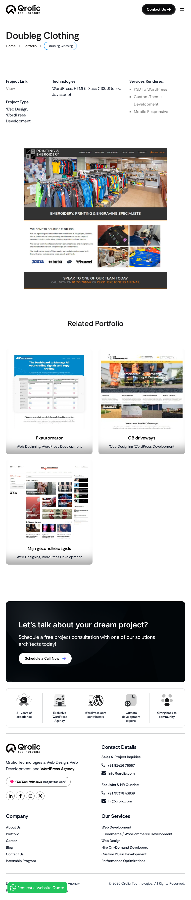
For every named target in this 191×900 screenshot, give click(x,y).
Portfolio (30, 46)
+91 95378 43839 (121, 793)
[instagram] (30, 796)
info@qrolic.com (121, 773)
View (10, 88)
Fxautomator (49, 438)
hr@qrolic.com (120, 801)
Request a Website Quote (40, 887)
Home (11, 46)
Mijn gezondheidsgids (49, 548)
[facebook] (20, 796)
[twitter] (40, 796)
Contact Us (156, 9)
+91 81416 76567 (121, 765)
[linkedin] (10, 796)
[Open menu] (182, 9)
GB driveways (141, 438)
